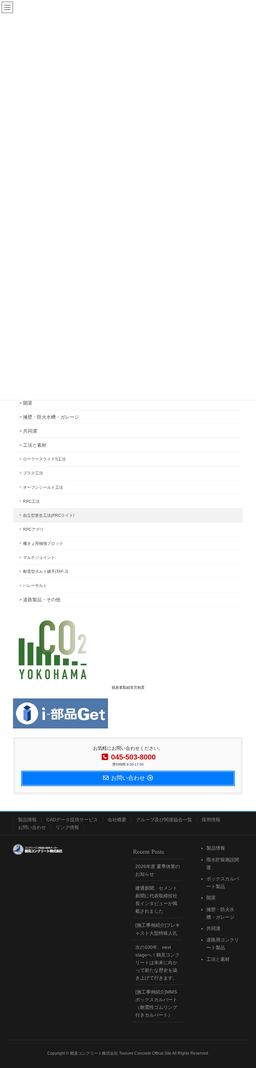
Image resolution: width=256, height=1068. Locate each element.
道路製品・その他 (41, 599)
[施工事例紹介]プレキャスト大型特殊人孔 (157, 928)
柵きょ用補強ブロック (43, 543)
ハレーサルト (35, 585)
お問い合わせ (32, 827)
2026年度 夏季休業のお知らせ (157, 870)
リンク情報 (67, 827)
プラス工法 (33, 473)
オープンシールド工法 (43, 487)
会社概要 (117, 819)
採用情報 (211, 819)
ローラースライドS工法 (44, 459)
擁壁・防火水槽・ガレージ (51, 417)
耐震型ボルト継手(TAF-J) (45, 571)
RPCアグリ (33, 529)
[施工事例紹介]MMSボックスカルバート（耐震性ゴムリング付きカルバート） (156, 1003)
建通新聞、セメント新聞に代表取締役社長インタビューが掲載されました (156, 899)
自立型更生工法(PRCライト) (48, 515)
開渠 (27, 403)
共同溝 (30, 431)
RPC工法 (31, 501)
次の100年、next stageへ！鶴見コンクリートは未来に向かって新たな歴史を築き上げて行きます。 (157, 962)
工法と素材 (34, 445)
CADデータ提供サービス (72, 819)
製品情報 (27, 819)
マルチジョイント (39, 557)
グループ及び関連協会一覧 (164, 819)
